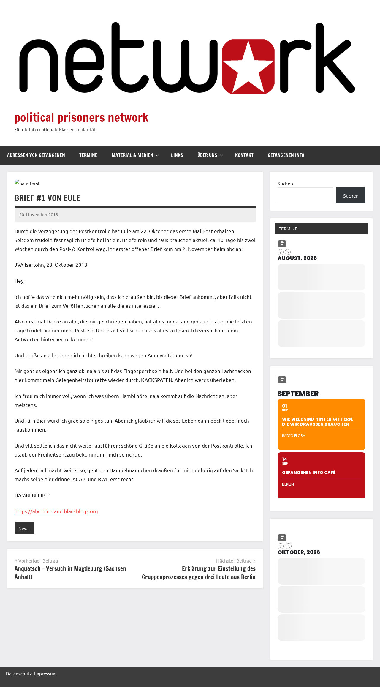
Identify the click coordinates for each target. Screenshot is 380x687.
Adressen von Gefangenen (36, 155)
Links (177, 155)
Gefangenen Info (286, 155)
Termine (88, 155)
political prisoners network (81, 117)
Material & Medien (132, 155)
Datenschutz (19, 673)
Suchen (285, 183)
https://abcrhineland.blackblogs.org (56, 511)
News (24, 528)
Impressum (45, 673)
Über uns (207, 155)
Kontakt (244, 155)
